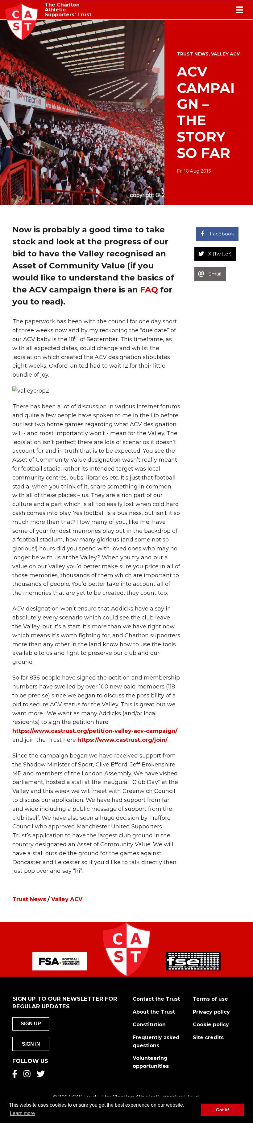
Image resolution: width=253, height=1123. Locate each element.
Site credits (208, 1037)
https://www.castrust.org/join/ (122, 740)
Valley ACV (225, 54)
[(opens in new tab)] (59, 961)
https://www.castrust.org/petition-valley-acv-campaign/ (94, 731)
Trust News (193, 54)
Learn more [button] (22, 1113)
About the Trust (154, 1012)
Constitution (149, 1024)
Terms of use (210, 999)
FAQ (150, 290)
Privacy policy (211, 1012)
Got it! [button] (222, 1109)
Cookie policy (211, 1024)
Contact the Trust (156, 999)
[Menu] (240, 9)
